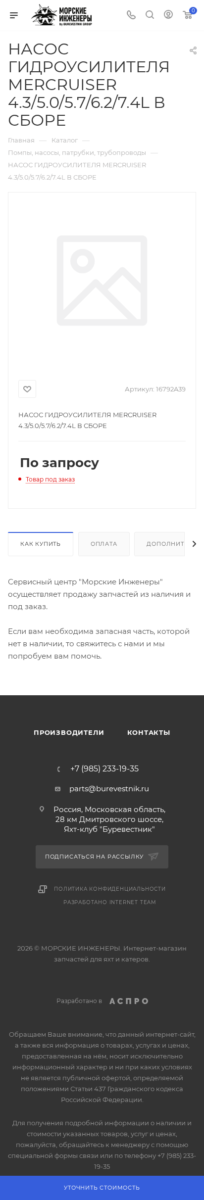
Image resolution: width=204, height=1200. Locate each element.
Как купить (40, 543)
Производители (69, 732)
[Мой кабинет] (168, 15)
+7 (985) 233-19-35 (104, 769)
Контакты (148, 732)
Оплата (104, 543)
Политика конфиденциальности (110, 889)
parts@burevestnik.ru (109, 788)
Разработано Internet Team (109, 902)
